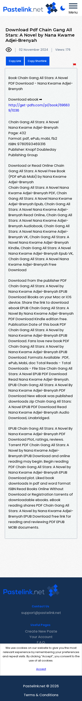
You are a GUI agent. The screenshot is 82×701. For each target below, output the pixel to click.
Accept (41, 669)
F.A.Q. (41, 642)
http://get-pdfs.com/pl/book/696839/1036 (39, 108)
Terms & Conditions (41, 694)
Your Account (41, 636)
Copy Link (15, 61)
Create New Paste (41, 631)
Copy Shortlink (37, 61)
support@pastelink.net (41, 612)
